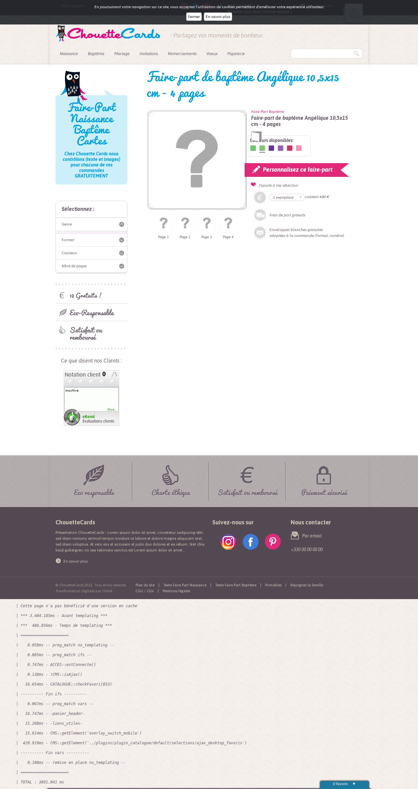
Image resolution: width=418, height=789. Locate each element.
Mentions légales (176, 591)
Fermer (194, 16)
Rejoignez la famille (306, 585)
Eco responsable (94, 491)
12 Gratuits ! (86, 295)
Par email (312, 535)
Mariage (122, 53)
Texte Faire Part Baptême (235, 585)
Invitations (148, 53)
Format (68, 240)
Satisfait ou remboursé (86, 333)
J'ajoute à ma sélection (278, 185)
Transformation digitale (75, 591)
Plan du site (145, 585)
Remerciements (182, 53)
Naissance (69, 53)
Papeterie (236, 53)
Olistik (107, 591)
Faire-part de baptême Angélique (253, 148)
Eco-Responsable (92, 312)
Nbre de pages (74, 266)
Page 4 (228, 237)
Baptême (96, 53)
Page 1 (163, 237)
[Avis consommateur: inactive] (91, 373)
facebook (251, 542)
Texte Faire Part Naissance (184, 585)
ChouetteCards (108, 33)
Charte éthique (171, 491)
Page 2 (185, 237)
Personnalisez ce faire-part (297, 169)
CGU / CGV (145, 591)
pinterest (273, 542)
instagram (228, 542)
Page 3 (206, 237)
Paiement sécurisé (324, 491)
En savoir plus (218, 16)
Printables (273, 585)
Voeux (211, 53)
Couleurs (69, 253)
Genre (67, 224)
